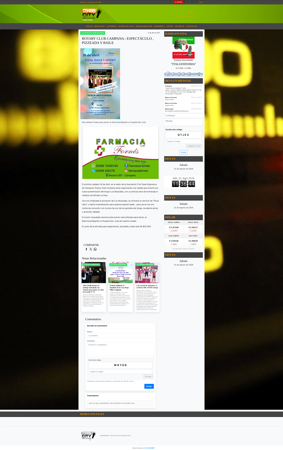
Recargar (148, 376)
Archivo (179, 26)
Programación (144, 26)
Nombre (89, 332)
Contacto (191, 26)
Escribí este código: (95, 360)
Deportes (159, 26)
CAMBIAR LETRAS (193, 146)
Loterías (112, 26)
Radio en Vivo (126, 26)
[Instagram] (193, 2)
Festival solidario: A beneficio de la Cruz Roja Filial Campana (119, 288)
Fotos (169, 26)
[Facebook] (189, 2)
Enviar (149, 386)
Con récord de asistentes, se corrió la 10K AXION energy (147, 287)
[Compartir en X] (90, 249)
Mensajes (99, 26)
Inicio (89, 26)
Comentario (91, 341)
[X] (185, 2)
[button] (171, 2)
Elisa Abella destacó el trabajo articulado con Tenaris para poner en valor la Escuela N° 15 (93, 289)
